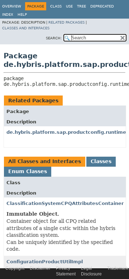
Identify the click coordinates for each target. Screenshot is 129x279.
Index (7, 14)
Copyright (14, 268)
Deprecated (102, 6)
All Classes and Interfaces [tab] (44, 161)
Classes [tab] (101, 161)
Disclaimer (40, 268)
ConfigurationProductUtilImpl (44, 261)
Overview (11, 6)
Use (69, 6)
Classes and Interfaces (25, 28)
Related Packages (66, 22)
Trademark (117, 268)
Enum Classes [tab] (27, 171)
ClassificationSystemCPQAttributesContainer (65, 203)
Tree (81, 6)
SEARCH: (54, 38)
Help (22, 14)
